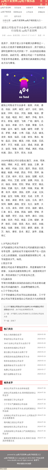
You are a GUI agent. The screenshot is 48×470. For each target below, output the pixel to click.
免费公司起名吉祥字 (13, 370)
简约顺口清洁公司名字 (14, 422)
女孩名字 (29, 8)
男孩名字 (41, 8)
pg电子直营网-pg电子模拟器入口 (5, 12)
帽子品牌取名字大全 (13, 374)
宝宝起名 (17, 8)
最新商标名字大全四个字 (14, 365)
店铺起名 (41, 12)
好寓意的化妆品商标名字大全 (16, 357)
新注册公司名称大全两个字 (15, 352)
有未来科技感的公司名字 (14, 348)
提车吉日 (17, 16)
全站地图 (27, 464)
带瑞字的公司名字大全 (14, 339)
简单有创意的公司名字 (14, 361)
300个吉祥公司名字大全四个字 (17, 343)
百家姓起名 (17, 12)
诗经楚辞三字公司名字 (14, 400)
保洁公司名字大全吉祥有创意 (16, 388)
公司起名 (29, 12)
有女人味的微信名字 (13, 335)
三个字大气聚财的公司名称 (15, 404)
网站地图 (20, 464)
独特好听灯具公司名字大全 (15, 427)
